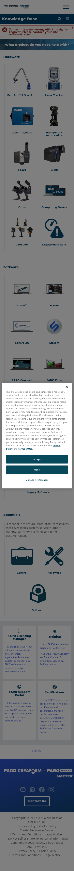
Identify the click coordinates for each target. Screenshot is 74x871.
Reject (37, 469)
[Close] (66, 387)
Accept (37, 459)
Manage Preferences (36, 479)
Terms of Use (25, 448)
